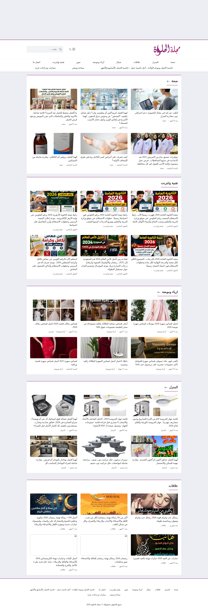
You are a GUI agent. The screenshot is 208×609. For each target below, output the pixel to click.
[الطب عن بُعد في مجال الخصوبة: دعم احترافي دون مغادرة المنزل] (154, 109)
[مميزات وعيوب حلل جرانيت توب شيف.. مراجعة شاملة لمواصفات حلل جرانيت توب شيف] (104, 453)
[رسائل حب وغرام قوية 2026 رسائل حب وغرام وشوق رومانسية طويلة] (154, 512)
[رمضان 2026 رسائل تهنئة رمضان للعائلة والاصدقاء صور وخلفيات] (104, 553)
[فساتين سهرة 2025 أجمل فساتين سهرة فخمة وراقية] (53, 354)
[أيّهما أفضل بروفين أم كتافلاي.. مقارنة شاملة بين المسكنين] (53, 151)
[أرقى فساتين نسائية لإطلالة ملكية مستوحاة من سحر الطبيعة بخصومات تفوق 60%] (104, 317)
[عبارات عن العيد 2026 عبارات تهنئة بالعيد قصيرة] (154, 553)
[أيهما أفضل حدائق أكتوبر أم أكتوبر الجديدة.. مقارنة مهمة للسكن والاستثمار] (154, 453)
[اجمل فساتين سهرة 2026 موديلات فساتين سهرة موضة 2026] (154, 317)
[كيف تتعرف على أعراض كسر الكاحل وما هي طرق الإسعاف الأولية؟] (104, 151)
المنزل (173, 387)
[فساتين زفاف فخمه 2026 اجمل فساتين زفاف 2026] (53, 317)
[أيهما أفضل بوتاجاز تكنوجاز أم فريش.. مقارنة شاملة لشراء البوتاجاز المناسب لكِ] (53, 453)
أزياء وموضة (161, 332)
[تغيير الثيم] (72, 49)
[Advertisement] (123, 20)
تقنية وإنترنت (158, 226)
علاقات (163, 526)
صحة (174, 81)
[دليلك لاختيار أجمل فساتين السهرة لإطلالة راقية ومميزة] (104, 354)
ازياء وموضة (170, 292)
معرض (51, 332)
